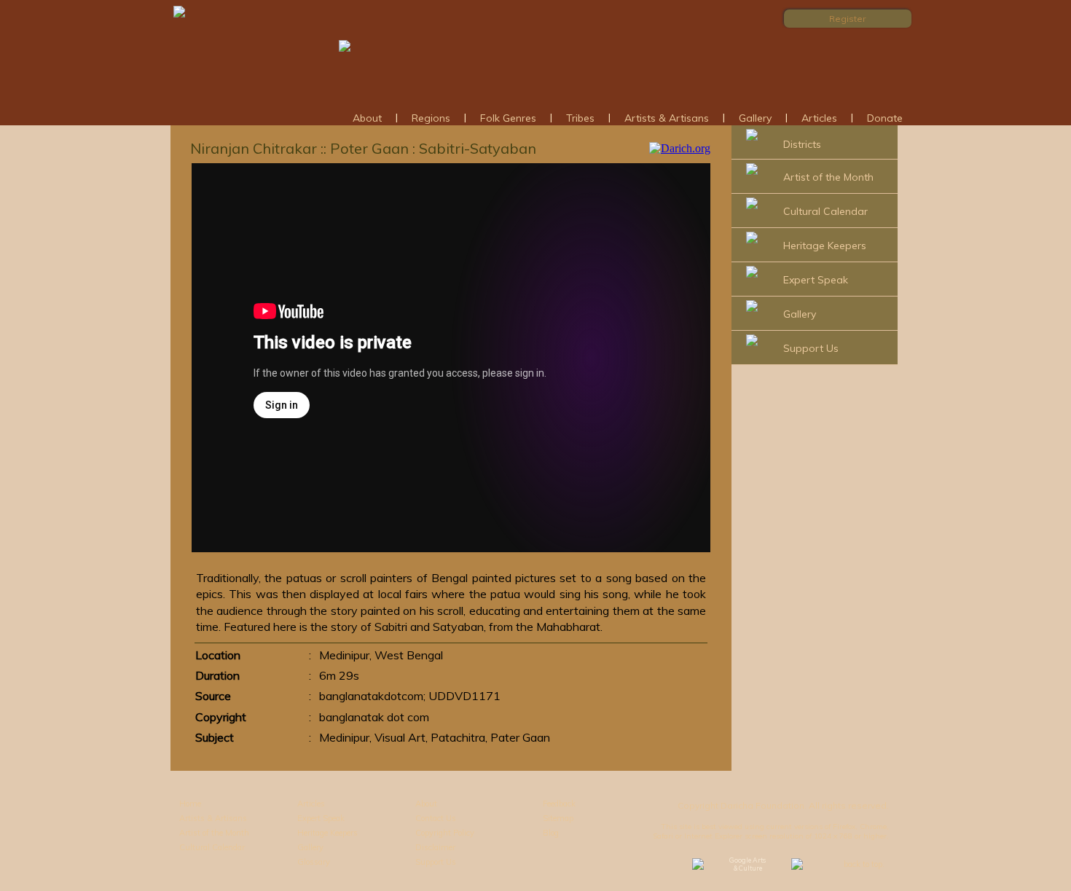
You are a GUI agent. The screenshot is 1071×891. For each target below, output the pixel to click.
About (367, 118)
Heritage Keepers (824, 245)
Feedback (559, 803)
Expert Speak (815, 279)
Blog (551, 833)
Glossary (313, 862)
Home (190, 803)
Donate (885, 118)
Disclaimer (435, 847)
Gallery (755, 118)
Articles (819, 118)
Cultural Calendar (825, 211)
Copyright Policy (444, 833)
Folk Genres (508, 118)
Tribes (580, 118)
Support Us (811, 348)
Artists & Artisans (666, 118)
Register (847, 18)
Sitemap (558, 818)
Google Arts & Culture (747, 864)
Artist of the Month (828, 177)
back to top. (864, 864)
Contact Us (435, 818)
